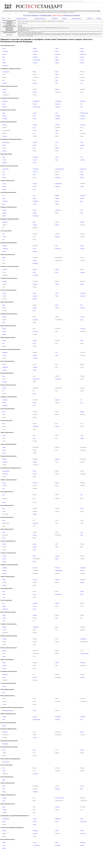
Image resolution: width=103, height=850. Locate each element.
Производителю (55, 18)
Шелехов (4, 848)
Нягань (81, 818)
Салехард (4, 830)
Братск (56, 842)
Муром (4, 322)
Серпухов (4, 54)
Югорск (34, 824)
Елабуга (34, 118)
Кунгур (56, 159)
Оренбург (4, 482)
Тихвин (56, 80)
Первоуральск (82, 101)
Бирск (34, 195)
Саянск (4, 845)
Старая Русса (5, 473)
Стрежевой (35, 773)
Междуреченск (58, 716)
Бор (56, 145)
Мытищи (57, 62)
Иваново (4, 340)
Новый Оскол (82, 295)
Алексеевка (35, 295)
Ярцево (34, 561)
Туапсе (56, 133)
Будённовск (5, 570)
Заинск (56, 112)
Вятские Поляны (36, 378)
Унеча (34, 310)
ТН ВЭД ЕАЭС (90, 18)
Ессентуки (35, 567)
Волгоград (4, 89)
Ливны (81, 494)
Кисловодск (57, 567)
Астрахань (5, 281)
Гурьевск (57, 355)
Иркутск (4, 842)
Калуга (4, 364)
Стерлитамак (35, 201)
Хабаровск (4, 797)
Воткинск (35, 615)
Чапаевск (4, 189)
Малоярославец (5, 367)
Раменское (82, 62)
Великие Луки (35, 523)
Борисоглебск (35, 331)
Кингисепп (35, 83)
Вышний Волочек (58, 594)
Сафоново (4, 558)
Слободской (5, 381)
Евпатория (57, 399)
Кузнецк (81, 508)
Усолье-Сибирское (36, 845)
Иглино (81, 201)
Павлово (4, 145)
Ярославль (4, 650)
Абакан (4, 806)
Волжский (35, 92)
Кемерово (4, 716)
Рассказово (5, 585)
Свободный (82, 677)
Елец (56, 438)
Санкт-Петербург (6, 71)
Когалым (34, 821)
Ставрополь (5, 567)
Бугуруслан (35, 482)
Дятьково (35, 307)
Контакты (99, 18)
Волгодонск (35, 171)
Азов (3, 171)
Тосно (81, 83)
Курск (4, 423)
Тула (3, 603)
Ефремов (57, 603)
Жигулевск (35, 183)
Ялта (34, 405)
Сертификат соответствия (21, 18)
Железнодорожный (36, 59)
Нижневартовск (83, 821)
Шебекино (35, 298)
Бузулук (56, 485)
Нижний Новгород (6, 142)
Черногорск (5, 809)
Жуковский (35, 62)
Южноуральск (36, 215)
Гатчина (57, 74)
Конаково (82, 591)
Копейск (34, 210)
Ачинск (34, 248)
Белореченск (5, 136)
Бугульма (34, 112)
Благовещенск (5, 674)
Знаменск (57, 284)
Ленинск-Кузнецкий (36, 719)
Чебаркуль (4, 212)
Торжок (4, 594)
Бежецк (34, 594)
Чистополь (82, 118)
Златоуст (35, 212)
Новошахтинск (83, 168)
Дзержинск (82, 145)
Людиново (4, 369)
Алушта (34, 402)
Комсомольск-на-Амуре (59, 797)
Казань (4, 112)
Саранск (4, 447)
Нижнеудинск (83, 842)
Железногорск (57, 248)
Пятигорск (82, 570)
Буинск (34, 115)
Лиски (56, 331)
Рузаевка (4, 452)
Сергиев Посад (5, 51)
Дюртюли (57, 198)
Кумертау (82, 198)
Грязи (34, 438)
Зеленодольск (57, 115)
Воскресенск (35, 51)
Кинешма (35, 340)
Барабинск (35, 224)
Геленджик (35, 124)
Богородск (35, 142)
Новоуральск (57, 106)
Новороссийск (83, 124)
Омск (4, 233)
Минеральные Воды (59, 570)
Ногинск (81, 48)
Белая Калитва (36, 168)
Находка (82, 731)
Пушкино (82, 59)
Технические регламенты (76, 18)
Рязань (4, 532)
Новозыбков (82, 307)
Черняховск (35, 358)
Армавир (57, 130)
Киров (4, 376)
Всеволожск (5, 83)
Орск (4, 488)
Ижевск (4, 615)
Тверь (4, 591)
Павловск (4, 334)
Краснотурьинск (58, 101)
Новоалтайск (82, 662)
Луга (3, 80)
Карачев (56, 307)
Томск (4, 767)
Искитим (57, 224)
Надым (56, 830)
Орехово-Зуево (83, 54)
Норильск (4, 251)
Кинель (34, 189)
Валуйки (34, 293)
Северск (4, 770)
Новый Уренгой (83, 833)
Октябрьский (5, 201)
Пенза (4, 508)
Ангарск (34, 842)
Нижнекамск (82, 115)
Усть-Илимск (57, 845)
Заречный (35, 103)
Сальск (81, 171)
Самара (4, 183)
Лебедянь (82, 438)
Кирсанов (35, 579)
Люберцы (57, 59)
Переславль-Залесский (84, 653)
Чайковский (5, 162)
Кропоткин (57, 124)
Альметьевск (5, 118)
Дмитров (35, 54)
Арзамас (34, 145)
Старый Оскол (83, 293)
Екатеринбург (5, 101)
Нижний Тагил (58, 103)
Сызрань (82, 186)
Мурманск (4, 459)
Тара (3, 239)
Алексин (34, 606)
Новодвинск (82, 272)
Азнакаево (4, 115)
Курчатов (57, 426)
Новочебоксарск (83, 638)
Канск (56, 245)
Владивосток (5, 731)
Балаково (34, 546)
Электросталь (5, 65)
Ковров (81, 319)
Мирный (56, 269)
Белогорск (35, 677)
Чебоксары (5, 638)
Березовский (5, 106)
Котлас (56, 272)
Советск (4, 355)
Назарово (82, 245)
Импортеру (64, 18)
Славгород (4, 665)
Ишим (81, 788)
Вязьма (34, 555)
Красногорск (57, 54)
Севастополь (5, 405)
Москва (4, 48)
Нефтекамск (82, 195)
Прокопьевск (82, 716)
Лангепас (35, 818)
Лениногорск (57, 118)
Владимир (4, 316)
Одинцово (82, 51)
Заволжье (4, 150)
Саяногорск (57, 806)
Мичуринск (57, 579)
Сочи (34, 133)
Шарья (34, 393)
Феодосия (4, 402)
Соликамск (82, 159)
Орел (4, 494)
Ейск (81, 130)
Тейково (81, 340)
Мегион (56, 821)
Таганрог (82, 174)
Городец (56, 142)
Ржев (4, 597)
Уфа (3, 195)
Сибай (4, 198)
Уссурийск (35, 737)
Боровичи (35, 473)
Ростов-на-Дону (6, 168)
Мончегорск (57, 459)
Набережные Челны (84, 112)
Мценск (4, 502)
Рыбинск (4, 656)
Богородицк (35, 603)
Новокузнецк (57, 719)
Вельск (34, 272)
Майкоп (4, 257)
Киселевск (35, 716)
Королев (56, 51)
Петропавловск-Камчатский (8, 710)
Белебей (34, 198)
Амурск (4, 800)
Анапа (34, 127)
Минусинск (82, 248)
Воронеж (4, 328)
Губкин (56, 295)
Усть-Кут (82, 845)
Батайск (4, 177)
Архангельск (5, 269)
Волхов (56, 77)
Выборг (34, 71)
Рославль (4, 561)
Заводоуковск (57, 788)
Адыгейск (35, 260)
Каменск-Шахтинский (59, 168)
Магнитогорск (58, 210)
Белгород (4, 293)
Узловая (4, 606)
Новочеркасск (57, 177)
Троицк (4, 215)
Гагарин (56, 558)
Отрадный (57, 186)
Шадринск (82, 411)
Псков (4, 520)
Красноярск (5, 245)
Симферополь (5, 399)
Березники (35, 159)
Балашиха (35, 48)
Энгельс (34, 549)
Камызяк (82, 284)
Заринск (56, 662)
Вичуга (34, 343)
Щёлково (4, 62)
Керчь (81, 402)
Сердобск (35, 514)
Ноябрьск (82, 830)
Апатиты (35, 461)
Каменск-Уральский (36, 106)
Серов (81, 106)
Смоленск (4, 555)
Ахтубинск (35, 284)
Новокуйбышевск (58, 183)
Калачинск (57, 236)
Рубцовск (4, 668)
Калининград (5, 352)
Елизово (34, 710)
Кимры (81, 594)
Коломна (57, 48)
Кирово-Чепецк (58, 378)
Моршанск (82, 582)
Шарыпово (35, 251)
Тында (4, 677)
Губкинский (35, 833)
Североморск (5, 461)
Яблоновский (35, 263)
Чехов (4, 59)
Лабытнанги (35, 830)
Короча (56, 293)
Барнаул (4, 662)
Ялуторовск (35, 791)
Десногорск (57, 555)
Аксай (4, 174)
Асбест (4, 103)
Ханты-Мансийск (6, 818)
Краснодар (5, 124)
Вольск (56, 546)
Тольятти (4, 186)
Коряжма (35, 269)
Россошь (4, 331)
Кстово (81, 142)
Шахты (81, 177)
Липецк (4, 435)
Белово (4, 719)
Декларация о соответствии (40, 18)
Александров (35, 319)
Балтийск (35, 355)
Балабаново (35, 367)
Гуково (34, 174)
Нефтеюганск (58, 818)
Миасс (81, 212)
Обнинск (34, 369)
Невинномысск (83, 567)
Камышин (57, 89)
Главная (3, 18)
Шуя (3, 343)
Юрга (81, 719)
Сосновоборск (5, 248)
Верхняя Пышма (36, 101)
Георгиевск (5, 573)
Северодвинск (35, 275)
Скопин (4, 537)
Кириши (56, 71)
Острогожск (82, 328)
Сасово (81, 532)
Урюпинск (4, 92)
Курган (4, 411)
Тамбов (4, 579)
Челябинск (4, 210)
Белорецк (57, 201)
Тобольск (4, 791)
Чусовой (34, 162)
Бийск (56, 665)
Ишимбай (57, 195)
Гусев (56, 352)
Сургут (4, 821)
